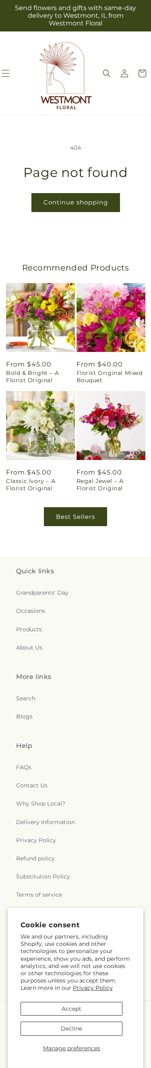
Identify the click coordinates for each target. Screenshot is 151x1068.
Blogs (24, 716)
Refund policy (35, 858)
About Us (29, 647)
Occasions (30, 610)
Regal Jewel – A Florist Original (100, 484)
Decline (71, 1028)
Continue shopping (75, 202)
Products (29, 629)
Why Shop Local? (40, 803)
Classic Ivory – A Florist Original (30, 484)
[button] (107, 73)
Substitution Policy (43, 876)
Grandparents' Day (42, 592)
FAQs (23, 767)
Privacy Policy (93, 987)
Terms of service (39, 894)
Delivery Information (45, 822)
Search (25, 698)
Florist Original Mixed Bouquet (110, 376)
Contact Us (32, 785)
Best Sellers (75, 516)
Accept (71, 1008)
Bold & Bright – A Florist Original (32, 376)
